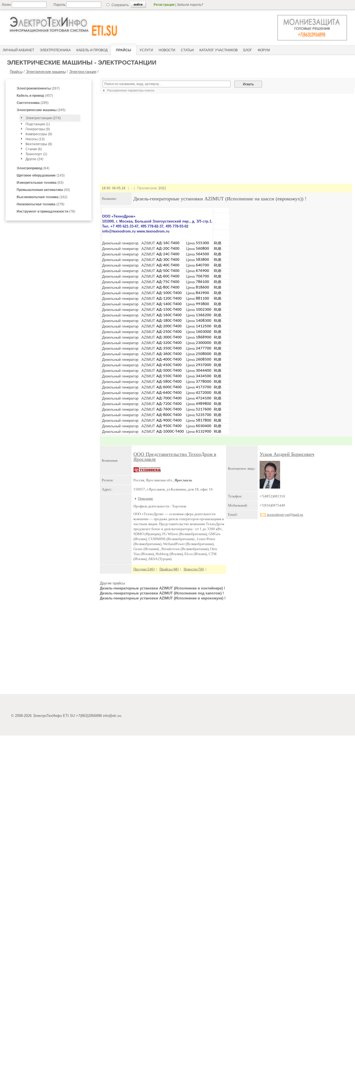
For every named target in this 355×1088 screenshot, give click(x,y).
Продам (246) (143, 569)
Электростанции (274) (43, 118)
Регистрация (164, 5)
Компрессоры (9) (39, 134)
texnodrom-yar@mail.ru (284, 514)
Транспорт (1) (36, 154)
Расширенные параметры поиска (130, 90)
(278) (40, 204)
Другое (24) (34, 159)
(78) (46, 211)
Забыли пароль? (190, 5)
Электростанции (82, 72)
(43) (43, 190)
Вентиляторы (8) (39, 144)
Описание (145, 498)
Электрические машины (46, 72)
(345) (41, 110)
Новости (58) (194, 569)
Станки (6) (34, 149)
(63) (40, 183)
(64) (33, 168)
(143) (41, 175)
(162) (42, 197)
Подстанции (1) (38, 124)
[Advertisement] (226, 649)
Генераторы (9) (38, 129)
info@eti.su (112, 716)
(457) (35, 96)
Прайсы (16, 72)
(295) (33, 103)
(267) (38, 88)
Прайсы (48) (169, 569)
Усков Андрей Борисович (287, 454)
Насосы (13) (35, 139)
